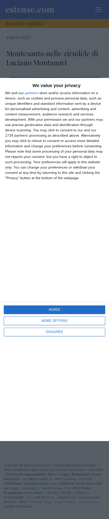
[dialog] (54, 259)
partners (31, 93)
